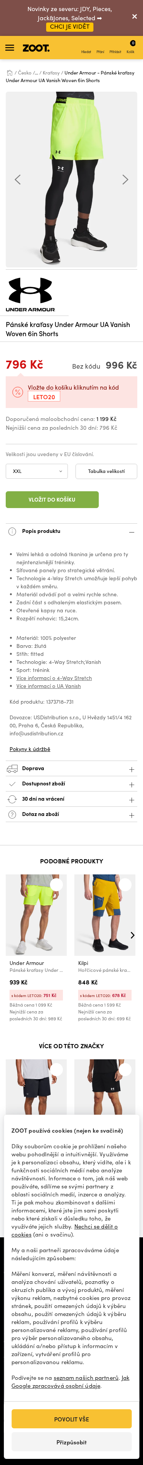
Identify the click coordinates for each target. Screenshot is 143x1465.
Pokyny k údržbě (30, 749)
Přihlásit (115, 51)
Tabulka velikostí (106, 471)
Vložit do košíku (52, 499)
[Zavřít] (134, 18)
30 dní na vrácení (42, 798)
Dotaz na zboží (40, 813)
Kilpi (83, 962)
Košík (130, 46)
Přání (100, 51)
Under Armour (27, 962)
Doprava (32, 767)
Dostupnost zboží (43, 783)
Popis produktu (40, 530)
